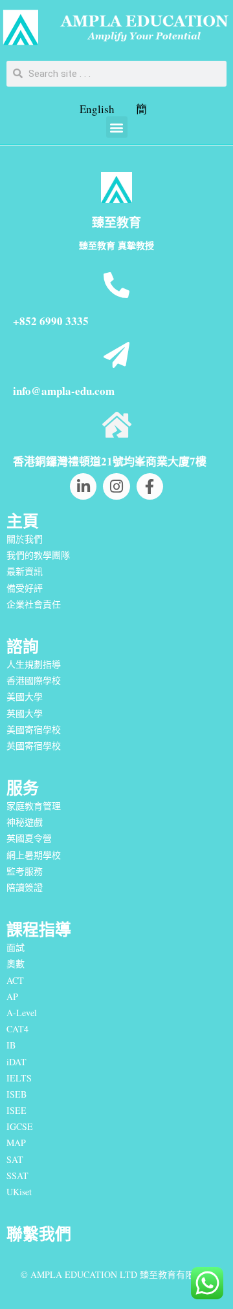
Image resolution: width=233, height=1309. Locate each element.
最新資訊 (24, 571)
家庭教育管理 (33, 806)
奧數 (15, 963)
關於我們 (24, 539)
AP (12, 996)
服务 (22, 788)
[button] (117, 127)
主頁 (22, 521)
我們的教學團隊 (38, 555)
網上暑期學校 (33, 855)
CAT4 (17, 1029)
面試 (15, 947)
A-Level (21, 1012)
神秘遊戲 (24, 822)
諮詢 (22, 646)
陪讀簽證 (24, 887)
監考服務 (24, 871)
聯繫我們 (38, 1234)
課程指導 (38, 929)
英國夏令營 (29, 838)
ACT (15, 980)
